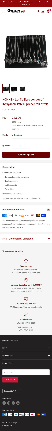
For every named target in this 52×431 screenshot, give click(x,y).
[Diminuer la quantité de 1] (14, 145)
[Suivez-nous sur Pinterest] (13, 403)
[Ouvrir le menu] (3, 11)
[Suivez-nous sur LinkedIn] (18, 403)
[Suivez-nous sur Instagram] (8, 403)
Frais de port (29, 125)
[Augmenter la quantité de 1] (27, 145)
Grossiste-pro (7, 426)
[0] (47, 11)
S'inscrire (10, 379)
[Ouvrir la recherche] (38, 11)
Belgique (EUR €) (10, 391)
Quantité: (6, 146)
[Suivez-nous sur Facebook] (4, 403)
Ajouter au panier (26, 155)
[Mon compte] (42, 11)
